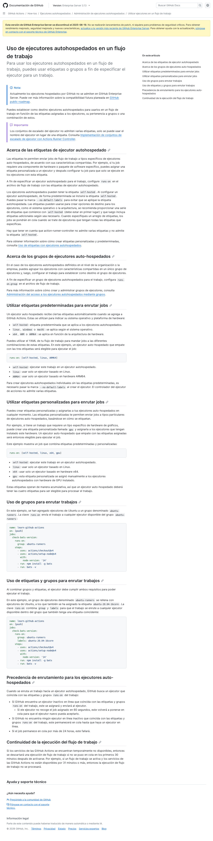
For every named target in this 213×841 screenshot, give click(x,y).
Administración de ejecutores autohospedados (99, 13)
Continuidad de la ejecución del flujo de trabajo (52, 742)
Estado (62, 828)
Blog (104, 828)
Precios (72, 828)
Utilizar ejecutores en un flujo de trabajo (149, 13)
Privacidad (49, 828)
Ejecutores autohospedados (55, 13)
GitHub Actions (16, 13)
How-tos (32, 13)
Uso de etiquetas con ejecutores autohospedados (49, 245)
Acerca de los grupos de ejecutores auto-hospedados (58, 256)
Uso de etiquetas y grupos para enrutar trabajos (53, 580)
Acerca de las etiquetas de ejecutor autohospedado (56, 150)
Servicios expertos (89, 828)
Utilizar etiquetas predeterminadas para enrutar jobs (57, 305)
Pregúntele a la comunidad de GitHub (30, 799)
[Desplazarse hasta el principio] (205, 833)
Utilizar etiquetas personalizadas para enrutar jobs (55, 402)
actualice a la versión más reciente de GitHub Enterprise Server (115, 28)
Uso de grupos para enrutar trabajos (42, 502)
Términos (36, 828)
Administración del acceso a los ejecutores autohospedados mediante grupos (56, 294)
